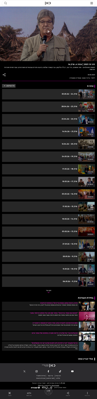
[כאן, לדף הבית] (48, 3)
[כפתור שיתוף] (4, 75)
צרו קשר (50, 376)
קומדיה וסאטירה (75, 78)
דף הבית (58, 376)
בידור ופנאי (86, 78)
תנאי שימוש (50, 378)
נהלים (58, 378)
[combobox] (9, 86)
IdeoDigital (55, 385)
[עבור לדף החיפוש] (5, 3)
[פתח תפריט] (91, 3)
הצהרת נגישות (40, 378)
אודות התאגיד (40, 376)
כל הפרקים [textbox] (11, 86)
